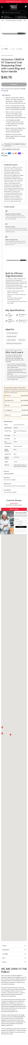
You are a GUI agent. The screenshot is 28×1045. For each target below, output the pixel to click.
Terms (22, 532)
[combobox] (16, 524)
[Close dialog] (27, 511)
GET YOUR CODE (21, 526)
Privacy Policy (19, 532)
